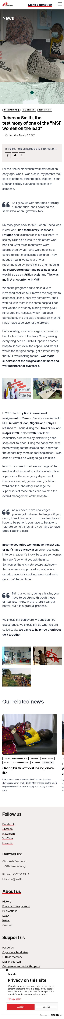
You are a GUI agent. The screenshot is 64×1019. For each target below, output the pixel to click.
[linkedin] (22, 155)
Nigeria (34, 758)
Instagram (8, 833)
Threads (7, 828)
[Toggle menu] (60, 4)
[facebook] (8, 155)
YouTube (7, 838)
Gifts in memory (12, 957)
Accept (20, 1007)
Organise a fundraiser (15, 952)
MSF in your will (11, 961)
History (6, 901)
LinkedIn (7, 843)
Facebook (8, 824)
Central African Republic (15, 758)
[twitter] (15, 155)
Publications (9, 910)
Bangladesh (29, 110)
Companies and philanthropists (21, 966)
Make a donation (40, 4)
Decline (46, 1007)
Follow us (8, 947)
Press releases (20, 763)
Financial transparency (16, 906)
